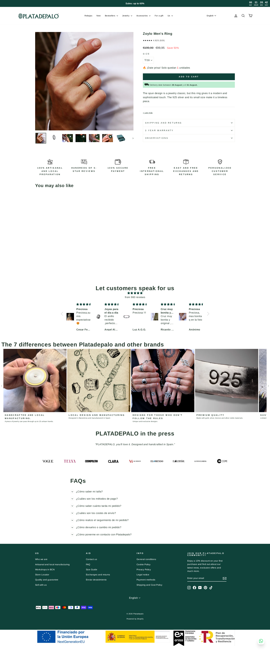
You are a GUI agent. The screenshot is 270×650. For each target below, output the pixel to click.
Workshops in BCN (45, 569)
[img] (135, 293)
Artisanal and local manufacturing (52, 564)
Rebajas (88, 16)
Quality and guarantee (46, 579)
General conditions (146, 559)
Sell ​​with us (41, 585)
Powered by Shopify (135, 619)
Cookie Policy (144, 564)
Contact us (91, 559)
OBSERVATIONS (156, 138)
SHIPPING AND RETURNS (163, 123)
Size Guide (91, 569)
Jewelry (126, 16)
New (98, 16)
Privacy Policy (144, 569)
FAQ (88, 564)
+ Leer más (148, 113)
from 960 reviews (135, 297)
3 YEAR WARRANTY (159, 130)
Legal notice (143, 574)
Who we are (41, 559)
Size (146, 54)
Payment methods (146, 579)
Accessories (142, 16)
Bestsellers (110, 16)
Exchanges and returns (98, 574)
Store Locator (42, 574)
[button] (63, 314)
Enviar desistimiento (96, 579)
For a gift (159, 16)
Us (169, 16)
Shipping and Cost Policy (149, 585)
